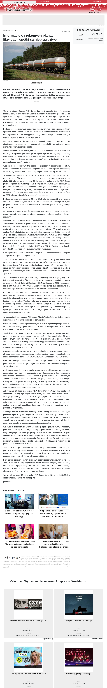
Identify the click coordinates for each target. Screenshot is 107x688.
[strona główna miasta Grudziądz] (18, 8)
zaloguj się (97, 1)
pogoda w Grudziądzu (89, 19)
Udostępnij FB (37, 72)
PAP (16, 20)
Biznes (11, 20)
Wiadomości (44, 1)
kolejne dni (79, 29)
